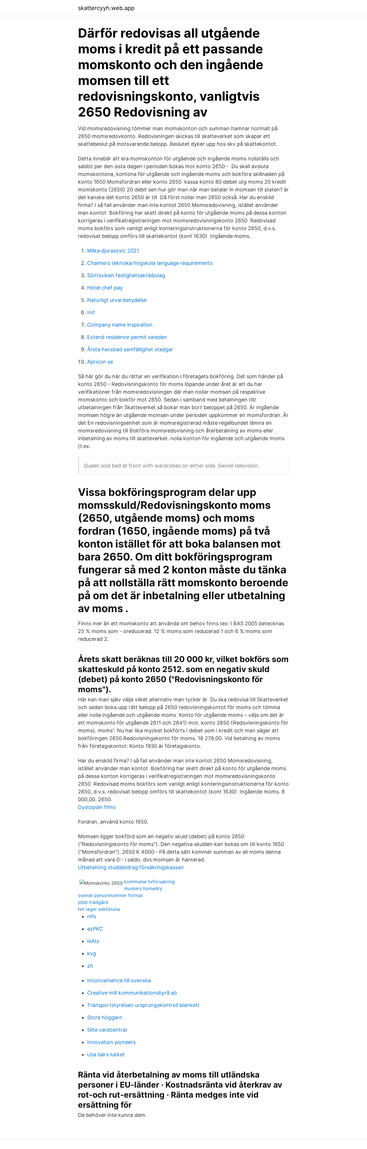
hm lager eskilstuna (99, 909)
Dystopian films (97, 807)
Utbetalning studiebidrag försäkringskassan (131, 867)
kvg (91, 953)
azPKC (95, 929)
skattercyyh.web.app (106, 8)
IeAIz (93, 941)
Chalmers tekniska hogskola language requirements (149, 263)
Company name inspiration (120, 325)
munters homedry (143, 888)
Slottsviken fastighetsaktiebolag (126, 275)
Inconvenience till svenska (119, 980)
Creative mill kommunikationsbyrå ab (132, 993)
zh (90, 966)
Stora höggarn (104, 1017)
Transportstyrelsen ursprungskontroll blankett (143, 1005)
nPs (91, 916)
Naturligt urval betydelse (117, 300)
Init (91, 312)
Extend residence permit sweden (127, 337)
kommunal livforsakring (149, 881)
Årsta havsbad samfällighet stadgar (130, 349)
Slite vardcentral (107, 1030)
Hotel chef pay (105, 288)
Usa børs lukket (106, 1054)
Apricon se (100, 362)
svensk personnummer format (110, 895)
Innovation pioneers (111, 1042)
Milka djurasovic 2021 (113, 251)
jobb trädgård (93, 902)
